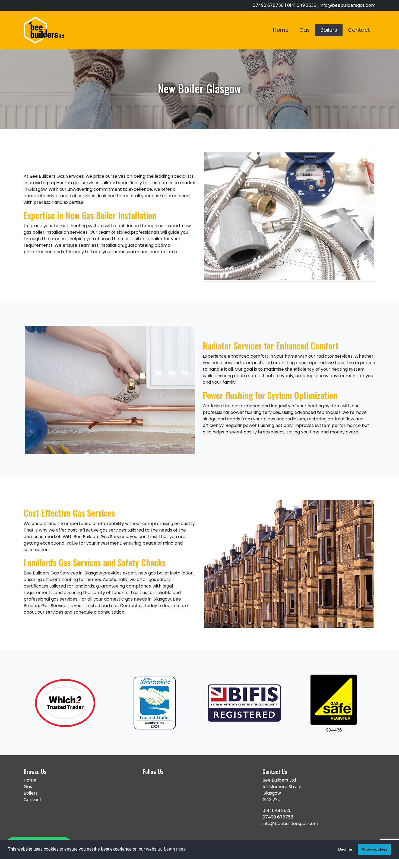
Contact (359, 30)
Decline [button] (345, 849)
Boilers (329, 30)
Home (281, 30)
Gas (304, 30)
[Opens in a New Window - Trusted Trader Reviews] (154, 703)
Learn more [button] (175, 849)
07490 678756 (277, 817)
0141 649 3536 (277, 810)
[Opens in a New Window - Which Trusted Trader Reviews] (65, 703)
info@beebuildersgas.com (347, 5)
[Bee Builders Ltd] (44, 30)
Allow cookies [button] (375, 849)
